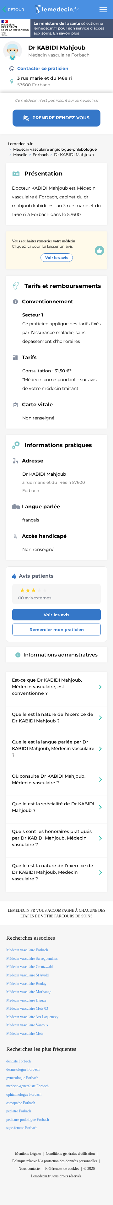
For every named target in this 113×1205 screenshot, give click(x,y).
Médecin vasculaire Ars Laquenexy (32, 1017)
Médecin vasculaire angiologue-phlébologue (55, 149)
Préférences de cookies (62, 1168)
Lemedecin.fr (20, 143)
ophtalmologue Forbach (23, 1094)
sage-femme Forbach (21, 1128)
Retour (16, 9)
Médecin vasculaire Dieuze (26, 1000)
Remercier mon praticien (57, 629)
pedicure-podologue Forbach (27, 1119)
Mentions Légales (28, 1153)
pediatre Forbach (18, 1111)
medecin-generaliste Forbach (27, 1086)
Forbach (41, 154)
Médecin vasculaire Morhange (28, 992)
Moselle (20, 154)
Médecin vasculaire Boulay (26, 983)
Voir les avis (56, 257)
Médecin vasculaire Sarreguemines (32, 958)
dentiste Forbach (18, 1061)
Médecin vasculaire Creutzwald (29, 967)
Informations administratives (61, 655)
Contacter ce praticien (42, 68)
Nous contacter (30, 1168)
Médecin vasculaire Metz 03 (27, 1008)
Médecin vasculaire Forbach (58, 55)
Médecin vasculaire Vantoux (27, 1025)
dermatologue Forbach (23, 1069)
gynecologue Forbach (22, 1078)
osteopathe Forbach (20, 1103)
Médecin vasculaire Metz (24, 1033)
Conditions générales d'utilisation (70, 1153)
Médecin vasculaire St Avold (27, 975)
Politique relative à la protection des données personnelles (54, 1161)
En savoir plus (66, 33)
